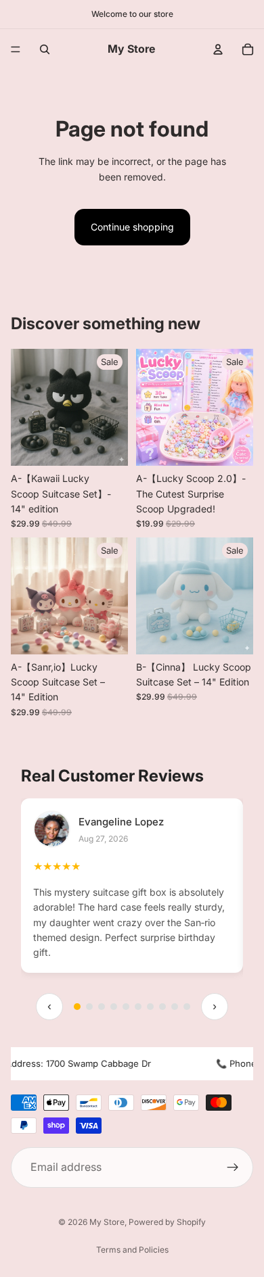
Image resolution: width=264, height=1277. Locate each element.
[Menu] (15, 49)
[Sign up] (233, 1167)
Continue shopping (132, 227)
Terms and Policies (132, 1250)
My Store (107, 1222)
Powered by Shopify (167, 1222)
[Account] (218, 49)
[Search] (45, 49)
